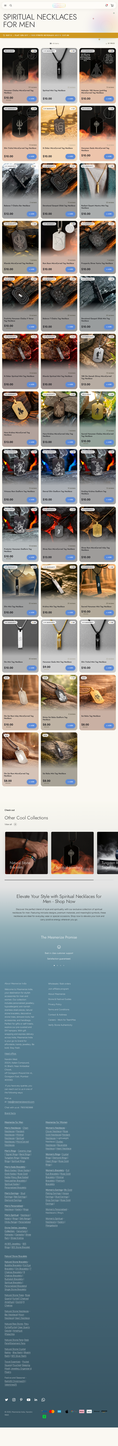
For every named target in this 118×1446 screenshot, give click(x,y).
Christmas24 (19, 1381)
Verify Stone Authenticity (60, 1025)
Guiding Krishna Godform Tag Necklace (93, 492)
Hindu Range (11, 1222)
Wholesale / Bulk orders (59, 983)
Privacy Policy (55, 1004)
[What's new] (106, 5)
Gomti (19, 1302)
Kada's (18, 1209)
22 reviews (71, 87)
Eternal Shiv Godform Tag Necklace (57, 491)
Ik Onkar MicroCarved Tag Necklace (58, 148)
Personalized (25, 1222)
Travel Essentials (12, 1361)
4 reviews (110, 145)
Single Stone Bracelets (15, 1289)
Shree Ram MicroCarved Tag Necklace (59, 549)
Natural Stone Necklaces (17, 1311)
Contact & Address (57, 1014)
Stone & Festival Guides (59, 999)
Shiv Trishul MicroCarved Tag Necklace (20, 148)
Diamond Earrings (13, 1200)
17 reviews (110, 430)
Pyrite (15, 1298)
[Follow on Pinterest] (21, 1400)
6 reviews (33, 373)
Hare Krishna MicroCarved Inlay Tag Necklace (58, 435)
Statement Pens (17, 1343)
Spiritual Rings (18, 1161)
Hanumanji (21, 1231)
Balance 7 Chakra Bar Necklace (17, 206)
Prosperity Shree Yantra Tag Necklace (97, 263)
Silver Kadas (23, 1170)
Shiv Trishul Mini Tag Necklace (93, 662)
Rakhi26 (9, 1381)
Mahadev (9, 1234)
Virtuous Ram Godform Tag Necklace (19, 491)
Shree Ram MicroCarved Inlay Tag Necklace (95, 549)
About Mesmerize (56, 994)
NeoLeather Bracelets (15, 1180)
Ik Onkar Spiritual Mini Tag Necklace (19, 376)
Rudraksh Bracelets (14, 1279)
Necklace (9, 1209)
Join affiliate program (58, 989)
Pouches (17, 1365)
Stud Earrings (61, 1196)
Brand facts (10, 1113)
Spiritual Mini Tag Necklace (54, 90)
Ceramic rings (24, 1151)
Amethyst (9, 1302)
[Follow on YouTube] (29, 1400)
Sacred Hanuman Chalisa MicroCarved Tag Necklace (97, 435)
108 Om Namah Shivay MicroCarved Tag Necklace (96, 377)
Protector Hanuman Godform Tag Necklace (18, 550)
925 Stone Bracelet (21, 1247)
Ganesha (19, 1234)
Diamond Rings (60, 1157)
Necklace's (51, 1222)
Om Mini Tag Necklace (13, 662)
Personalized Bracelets (15, 1187)
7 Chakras (23, 1298)
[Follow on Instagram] (14, 1400)
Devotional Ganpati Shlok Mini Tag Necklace (95, 320)
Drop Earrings (52, 1200)
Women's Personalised (56, 1209)
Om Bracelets (21, 1268)
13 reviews (110, 87)
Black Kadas (11, 1170)
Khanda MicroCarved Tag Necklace (18, 263)
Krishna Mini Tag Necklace (54, 607)
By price (111, 43)
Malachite (10, 1334)
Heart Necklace (63, 1148)
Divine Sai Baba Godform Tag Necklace (55, 718)
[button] (5, 5)
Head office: (10, 1053)
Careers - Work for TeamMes (62, 1020)
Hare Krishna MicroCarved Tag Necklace (17, 433)
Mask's (8, 1372)
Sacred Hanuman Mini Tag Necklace (96, 607)
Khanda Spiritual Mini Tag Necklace (57, 376)
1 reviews (71, 145)
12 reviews (110, 373)
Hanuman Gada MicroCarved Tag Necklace (95, 149)
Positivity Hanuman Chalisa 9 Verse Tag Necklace (18, 320)
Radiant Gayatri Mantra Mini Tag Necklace (94, 207)
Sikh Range (25, 1218)
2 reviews (33, 202)
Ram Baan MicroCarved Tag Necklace (58, 263)
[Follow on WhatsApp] (43, 1400)
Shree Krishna (17, 1238)
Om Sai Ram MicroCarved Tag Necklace (16, 774)
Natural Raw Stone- (14, 1323)
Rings (25, 1209)
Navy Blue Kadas (20, 1177)
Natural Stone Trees (14, 1295)
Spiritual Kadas (12, 1184)
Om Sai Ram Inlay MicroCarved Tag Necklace (19, 717)
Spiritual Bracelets (13, 1282)
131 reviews (32, 87)
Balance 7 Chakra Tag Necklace (56, 319)
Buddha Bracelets (13, 1265)
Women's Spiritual (54, 1218)
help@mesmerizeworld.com (21, 1101)
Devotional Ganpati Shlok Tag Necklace (59, 206)
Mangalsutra (52, 1225)
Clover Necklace (53, 1131)
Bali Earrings (20, 1196)
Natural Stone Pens (14, 1340)
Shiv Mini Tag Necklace (13, 607)
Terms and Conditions (58, 1009)
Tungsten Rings (12, 1157)
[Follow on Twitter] (6, 1400)
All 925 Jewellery (13, 1243)
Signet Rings (12, 1154)
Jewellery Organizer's (21, 1368)
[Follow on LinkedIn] (36, 1400)
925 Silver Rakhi (18, 1356)
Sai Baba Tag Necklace (90, 716)
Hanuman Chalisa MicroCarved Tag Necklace (18, 91)
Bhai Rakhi (17, 1352)
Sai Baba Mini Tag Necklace (54, 774)
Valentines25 (11, 1384)
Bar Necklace (11, 1314)
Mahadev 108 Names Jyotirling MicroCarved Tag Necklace (94, 91)
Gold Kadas (10, 1173)
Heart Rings (51, 1161)
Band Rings (24, 1154)
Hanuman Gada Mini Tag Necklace (57, 662)
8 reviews (33, 315)
